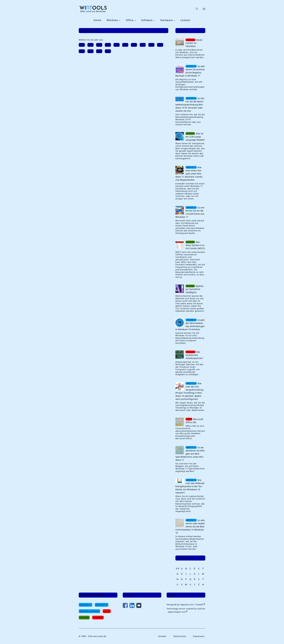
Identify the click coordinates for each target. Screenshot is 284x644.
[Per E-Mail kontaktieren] (138, 606)
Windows (112, 20)
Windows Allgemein (89, 611)
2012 (108, 51)
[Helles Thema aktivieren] (204, 9)
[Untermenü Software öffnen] (153, 20)
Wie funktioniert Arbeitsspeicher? (194, 355)
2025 (90, 45)
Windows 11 (85, 605)
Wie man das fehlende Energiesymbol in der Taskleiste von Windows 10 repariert (189, 486)
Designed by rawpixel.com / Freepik (185, 604)
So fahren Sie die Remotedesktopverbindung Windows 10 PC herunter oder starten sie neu (190, 104)
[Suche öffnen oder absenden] (197, 9)
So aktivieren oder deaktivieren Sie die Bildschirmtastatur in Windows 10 (190, 526)
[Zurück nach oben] (278, 638)
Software (146, 20)
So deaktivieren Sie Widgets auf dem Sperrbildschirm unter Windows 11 (190, 453)
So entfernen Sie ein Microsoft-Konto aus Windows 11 (190, 212)
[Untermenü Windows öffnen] (119, 20)
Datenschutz (179, 636)
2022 (116, 45)
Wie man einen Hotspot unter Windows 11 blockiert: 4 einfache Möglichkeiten (189, 173)
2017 (160, 45)
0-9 (177, 568)
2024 (99, 45)
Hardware (166, 20)
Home (97, 20)
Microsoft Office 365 (194, 421)
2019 (143, 45)
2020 (134, 45)
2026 (82, 45)
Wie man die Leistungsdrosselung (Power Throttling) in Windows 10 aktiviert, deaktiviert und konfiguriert (189, 391)
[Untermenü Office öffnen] (134, 20)
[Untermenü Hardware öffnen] (174, 20)
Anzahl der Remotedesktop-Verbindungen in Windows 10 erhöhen (190, 324)
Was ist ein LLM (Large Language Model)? (195, 136)
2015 (82, 51)
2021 (125, 45)
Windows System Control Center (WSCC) (195, 245)
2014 (90, 51)
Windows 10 (101, 605)
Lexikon (185, 20)
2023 (108, 45)
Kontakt (162, 636)
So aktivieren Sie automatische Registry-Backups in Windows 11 (190, 71)
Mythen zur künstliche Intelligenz (195, 289)
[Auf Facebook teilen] (125, 606)
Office (129, 20)
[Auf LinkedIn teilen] (132, 606)
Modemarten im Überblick (194, 43)
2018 (151, 45)
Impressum (198, 636)
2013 (99, 51)
